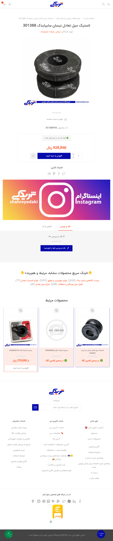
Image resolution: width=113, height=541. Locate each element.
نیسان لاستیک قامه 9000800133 (20, 350)
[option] (92, 337)
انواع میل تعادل (42, 284)
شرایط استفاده (94, 452)
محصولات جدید (94, 439)
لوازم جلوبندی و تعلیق (57, 280)
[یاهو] (53, 501)
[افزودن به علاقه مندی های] (33, 156)
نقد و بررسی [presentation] (65, 226)
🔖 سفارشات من (56, 433)
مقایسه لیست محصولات (56, 450)
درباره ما (94, 472)
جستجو (94, 433)
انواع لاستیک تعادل (29, 280)
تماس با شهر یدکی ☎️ (94, 427)
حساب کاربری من (56, 427)
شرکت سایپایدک (47, 32)
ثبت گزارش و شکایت (56, 465)
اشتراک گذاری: (57, 167)
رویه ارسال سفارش (19, 427)
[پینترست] (33, 501)
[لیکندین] (74, 501)
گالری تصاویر (94, 447)
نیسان (58, 32)
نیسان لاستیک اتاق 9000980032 (56, 350)
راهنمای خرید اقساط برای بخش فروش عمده (94, 465)
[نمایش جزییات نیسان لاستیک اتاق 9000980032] (56, 330)
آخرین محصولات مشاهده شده (56, 444)
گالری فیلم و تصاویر (19, 461)
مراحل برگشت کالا (18, 433)
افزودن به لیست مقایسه (55, 119)
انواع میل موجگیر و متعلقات (70, 284)
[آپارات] (69, 501)
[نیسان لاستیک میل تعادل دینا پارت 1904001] (92, 330)
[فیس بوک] (80, 501)
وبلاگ (18, 467)
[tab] (65, 227)
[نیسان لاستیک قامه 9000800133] (21, 330)
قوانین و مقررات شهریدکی (18, 439)
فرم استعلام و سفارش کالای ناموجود (56, 470)
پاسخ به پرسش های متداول (18, 444)
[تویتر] (64, 501)
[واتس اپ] (48, 501)
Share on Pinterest (54, 173)
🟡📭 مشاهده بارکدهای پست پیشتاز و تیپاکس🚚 (56, 457)
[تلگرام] (43, 501)
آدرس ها (56, 439)
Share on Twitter (63, 173)
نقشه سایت (94, 478)
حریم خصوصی (19, 450)
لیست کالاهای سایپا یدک (87, 280)
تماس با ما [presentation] (47, 226)
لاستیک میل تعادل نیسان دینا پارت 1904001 (92, 352)
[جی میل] (58, 501)
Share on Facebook (58, 173)
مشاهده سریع (92, 310)
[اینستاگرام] (39, 501)
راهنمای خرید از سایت (94, 458)
